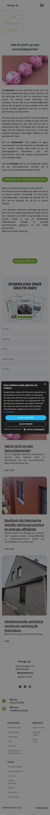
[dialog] (25, 407)
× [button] (45, 384)
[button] (34, 429)
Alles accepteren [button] (26, 417)
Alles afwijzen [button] (26, 424)
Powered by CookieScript (13, 429)
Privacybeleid (9, 412)
